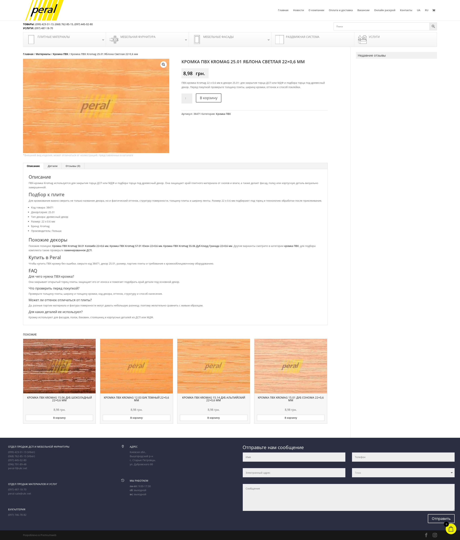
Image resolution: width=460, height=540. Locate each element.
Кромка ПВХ (60, 54)
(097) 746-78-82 (17, 514)
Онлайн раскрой (384, 10)
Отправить (441, 518)
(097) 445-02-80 (83, 24)
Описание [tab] (33, 166)
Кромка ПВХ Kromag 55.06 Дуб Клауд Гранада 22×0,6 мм (197, 246)
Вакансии (363, 10)
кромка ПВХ (291, 246)
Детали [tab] (53, 166)
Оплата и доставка (341, 10)
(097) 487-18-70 (43, 28)
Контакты (406, 10)
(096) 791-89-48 (17, 464)
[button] (163, 64)
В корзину (208, 97)
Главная (283, 10)
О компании (316, 10)
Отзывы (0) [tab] (73, 166)
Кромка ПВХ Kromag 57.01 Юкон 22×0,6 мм (136, 246)
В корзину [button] (59, 417)
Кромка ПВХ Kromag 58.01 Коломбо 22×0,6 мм (80, 246)
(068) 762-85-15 (64, 24)
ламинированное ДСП (78, 250)
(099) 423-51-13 (44, 24)
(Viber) (31, 452)
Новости (298, 10)
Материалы (43, 54)
